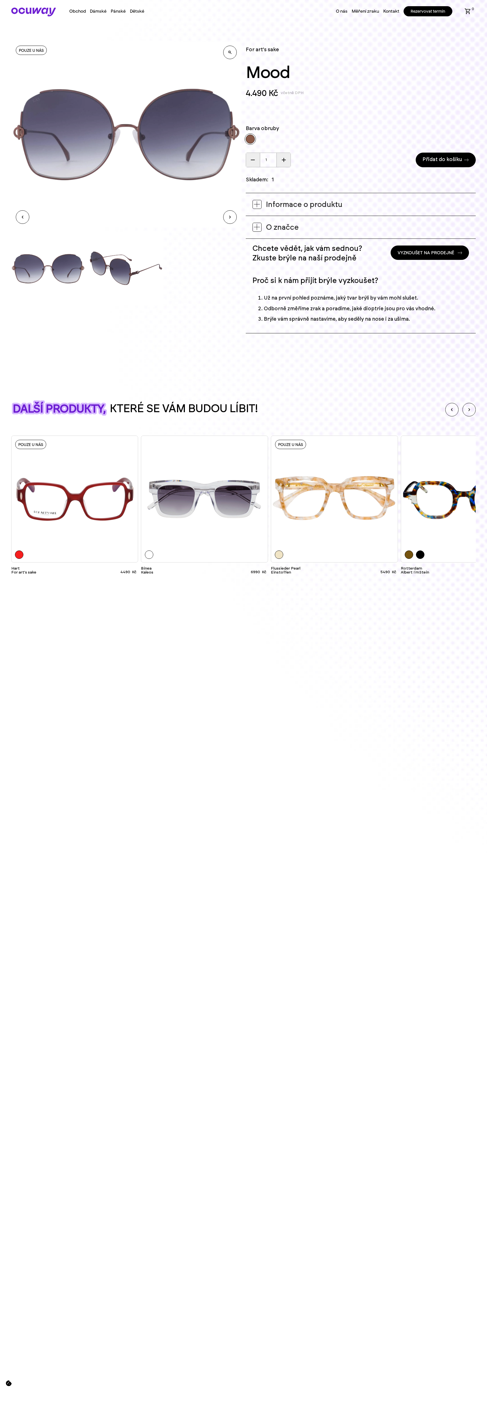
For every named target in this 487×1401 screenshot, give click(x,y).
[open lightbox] (230, 52)
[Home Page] (33, 12)
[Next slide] (469, 409)
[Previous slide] (452, 409)
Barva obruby (262, 128)
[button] (468, 11)
